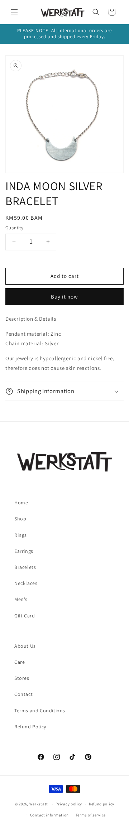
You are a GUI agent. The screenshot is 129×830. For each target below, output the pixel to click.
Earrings (23, 551)
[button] (14, 12)
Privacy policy (69, 803)
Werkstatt (38, 803)
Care (19, 662)
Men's (21, 599)
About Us (25, 646)
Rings (20, 535)
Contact (23, 694)
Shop (20, 518)
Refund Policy (30, 726)
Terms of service (91, 815)
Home (21, 502)
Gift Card (24, 615)
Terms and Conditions (39, 710)
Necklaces (25, 583)
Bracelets (25, 567)
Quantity (14, 228)
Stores (21, 678)
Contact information (49, 815)
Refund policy (101, 803)
